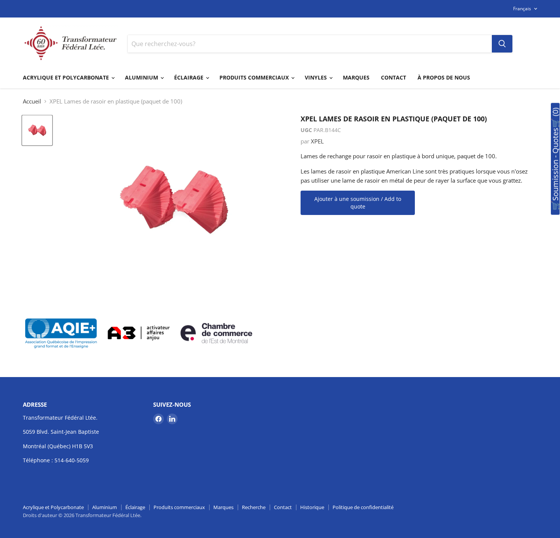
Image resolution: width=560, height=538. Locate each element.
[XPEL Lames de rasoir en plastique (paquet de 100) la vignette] (37, 130)
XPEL (317, 141)
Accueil (32, 101)
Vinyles (316, 77)
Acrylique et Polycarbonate (66, 77)
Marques (356, 77)
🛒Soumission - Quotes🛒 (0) (555, 159)
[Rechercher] (502, 44)
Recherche (254, 507)
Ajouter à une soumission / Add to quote (357, 202)
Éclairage (189, 77)
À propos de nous (444, 77)
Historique (312, 507)
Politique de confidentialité (363, 507)
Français (522, 8)
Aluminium (142, 77)
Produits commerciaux (254, 77)
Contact (393, 77)
